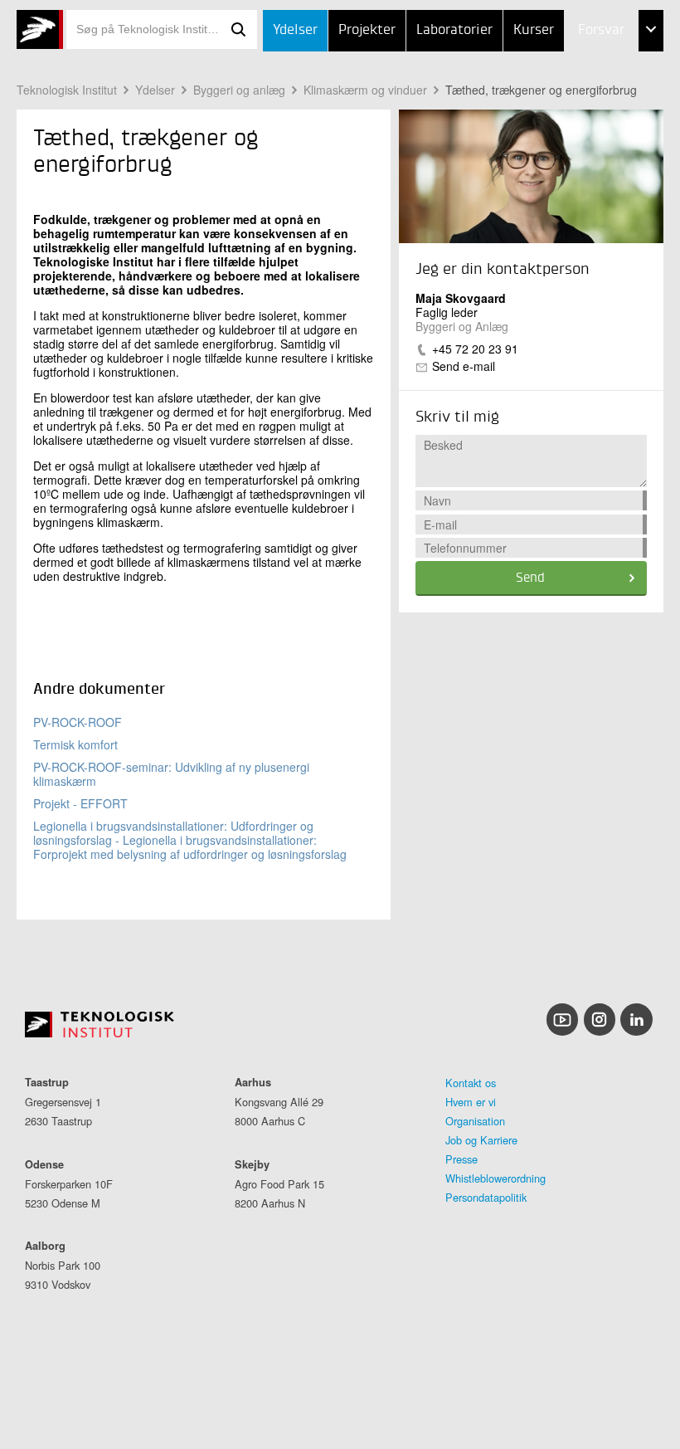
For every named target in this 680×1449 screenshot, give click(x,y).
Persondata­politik (486, 1197)
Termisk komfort (75, 744)
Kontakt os (470, 1082)
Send (530, 578)
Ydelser (295, 30)
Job (554, 73)
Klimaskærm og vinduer (365, 89)
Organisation (475, 1121)
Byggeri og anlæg (239, 89)
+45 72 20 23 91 (475, 348)
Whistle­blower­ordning (495, 1178)
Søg (239, 29)
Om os (563, 155)
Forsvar (601, 30)
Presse (461, 1159)
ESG (555, 114)
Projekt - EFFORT (80, 803)
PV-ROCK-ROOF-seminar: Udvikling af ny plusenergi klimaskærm (171, 774)
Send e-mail (463, 366)
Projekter (367, 30)
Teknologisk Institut (67, 89)
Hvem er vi (470, 1102)
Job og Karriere (481, 1140)
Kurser (533, 30)
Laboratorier (454, 30)
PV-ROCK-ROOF (77, 722)
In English (575, 196)
